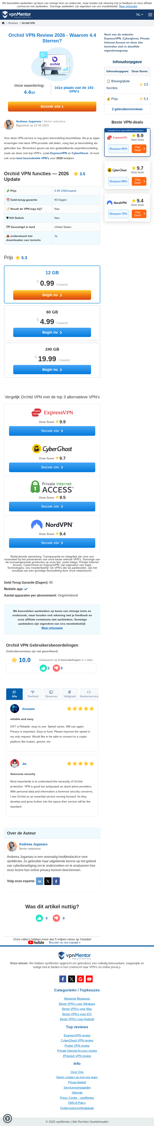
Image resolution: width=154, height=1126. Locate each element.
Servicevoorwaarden (77, 1087)
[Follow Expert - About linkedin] (39, 881)
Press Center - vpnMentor (77, 1097)
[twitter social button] (71, 979)
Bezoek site (51, 106)
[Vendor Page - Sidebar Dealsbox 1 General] (127, 142)
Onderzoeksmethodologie (77, 1108)
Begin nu (50, 295)
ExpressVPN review (77, 1035)
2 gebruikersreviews (127, 109)
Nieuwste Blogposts (77, 998)
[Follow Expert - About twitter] (48, 881)
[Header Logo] (16, 14)
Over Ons (77, 1072)
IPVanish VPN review (77, 1056)
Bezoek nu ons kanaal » (64, 942)
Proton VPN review (77, 1045)
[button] (7, 1118)
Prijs (114, 99)
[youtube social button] (89, 979)
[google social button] (80, 979)
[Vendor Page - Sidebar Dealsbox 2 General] (127, 175)
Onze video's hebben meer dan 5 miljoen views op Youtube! (52, 939)
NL (138, 14)
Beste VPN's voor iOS (77, 1014)
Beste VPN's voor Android (77, 1019)
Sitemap (77, 1092)
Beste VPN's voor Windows (77, 1003)
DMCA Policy (77, 1102)
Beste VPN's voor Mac (77, 1009)
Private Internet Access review (77, 1050)
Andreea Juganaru (28, 121)
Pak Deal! (137, 148)
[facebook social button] (62, 979)
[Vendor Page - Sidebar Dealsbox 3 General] (127, 207)
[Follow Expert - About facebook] (56, 881)
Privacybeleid (77, 1082)
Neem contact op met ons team (77, 1077)
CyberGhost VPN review (77, 1040)
